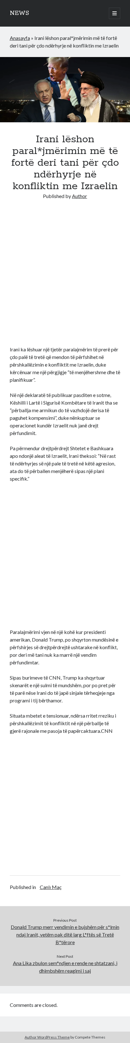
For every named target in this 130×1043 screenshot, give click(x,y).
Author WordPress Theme (47, 1037)
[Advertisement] (65, 273)
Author (79, 196)
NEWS (19, 13)
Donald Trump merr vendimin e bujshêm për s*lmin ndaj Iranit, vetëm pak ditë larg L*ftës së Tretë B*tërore (65, 934)
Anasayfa (20, 38)
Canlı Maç (51, 887)
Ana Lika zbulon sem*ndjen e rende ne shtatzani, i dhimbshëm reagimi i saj (65, 967)
